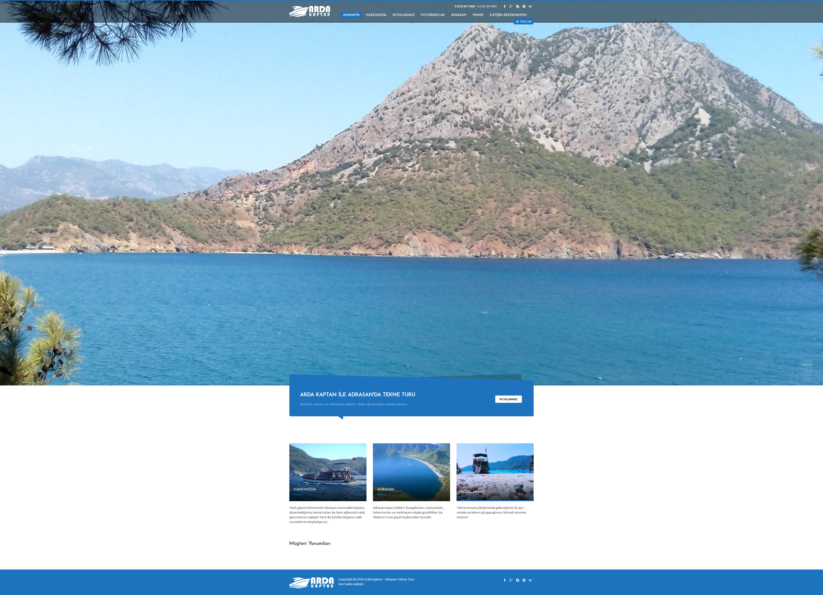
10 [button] (808, 380)
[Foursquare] (530, 6)
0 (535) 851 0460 (465, 6)
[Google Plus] (511, 6)
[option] (411, 193)
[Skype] (517, 6)
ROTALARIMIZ (509, 399)
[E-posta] (524, 6)
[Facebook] (505, 6)
